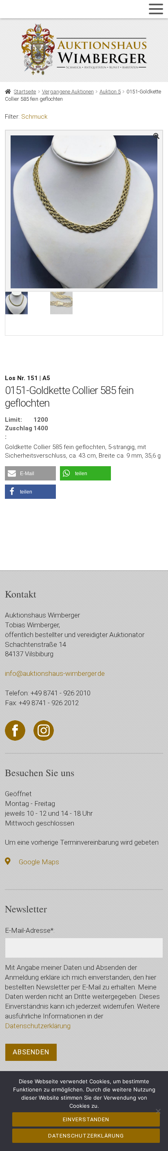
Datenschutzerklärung (38, 1026)
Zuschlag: (18, 432)
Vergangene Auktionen (68, 92)
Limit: (13, 419)
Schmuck (34, 116)
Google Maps (39, 862)
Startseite (25, 92)
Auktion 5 (110, 92)
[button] (30, 473)
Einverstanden (86, 1119)
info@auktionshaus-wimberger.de (55, 673)
